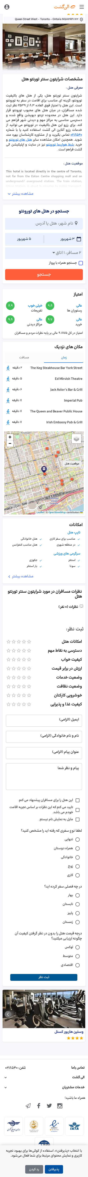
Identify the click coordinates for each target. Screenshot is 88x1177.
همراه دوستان (63, 848)
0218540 (76, 135)
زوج (70, 866)
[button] (44, 474)
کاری (70, 875)
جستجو (44, 274)
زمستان (68, 922)
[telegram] (28, 1106)
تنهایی (69, 839)
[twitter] (49, 1106)
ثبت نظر (43, 977)
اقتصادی (67, 965)
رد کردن (34, 1169)
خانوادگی (67, 857)
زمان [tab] (64, 357)
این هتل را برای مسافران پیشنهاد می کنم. (45, 800)
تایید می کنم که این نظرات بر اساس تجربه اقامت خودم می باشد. (41, 810)
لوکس (69, 947)
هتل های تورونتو (20, 139)
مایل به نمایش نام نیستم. (56, 819)
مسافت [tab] (24, 357)
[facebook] (38, 1106)
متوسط (68, 956)
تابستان (68, 904)
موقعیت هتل (72, 464)
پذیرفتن (53, 1169)
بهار (70, 895)
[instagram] (60, 1106)
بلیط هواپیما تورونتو (60, 144)
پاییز (70, 913)
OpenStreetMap (57, 512)
